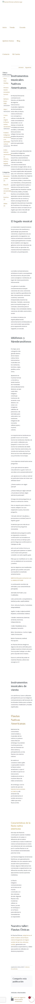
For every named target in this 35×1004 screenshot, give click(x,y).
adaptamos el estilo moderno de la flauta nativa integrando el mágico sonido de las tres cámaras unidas (21, 939)
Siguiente (28, 67)
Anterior (21, 67)
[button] (25, 54)
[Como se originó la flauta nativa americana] (18, 997)
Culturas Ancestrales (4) (6, 191)
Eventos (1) (6, 198)
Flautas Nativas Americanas (18, 719)
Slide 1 (5, 109)
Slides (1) (5, 205)
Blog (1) (6, 185)
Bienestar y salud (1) (6, 178)
